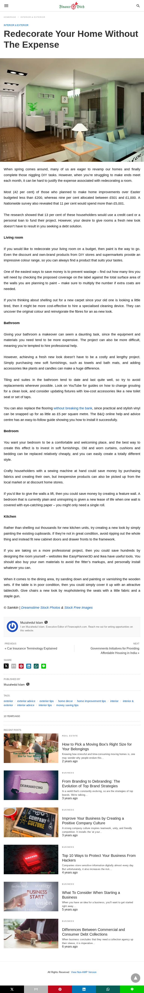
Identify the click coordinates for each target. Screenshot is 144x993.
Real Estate (70, 736)
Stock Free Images (78, 607)
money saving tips (67, 705)
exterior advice (26, 701)
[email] (36, 989)
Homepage (10, 17)
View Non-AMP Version (83, 972)
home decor (65, 701)
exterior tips (47, 701)
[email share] (13, 666)
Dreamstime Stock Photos (40, 607)
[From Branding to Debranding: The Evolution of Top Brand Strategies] (31, 785)
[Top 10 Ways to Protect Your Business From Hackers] (31, 859)
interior (114, 701)
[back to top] (135, 978)
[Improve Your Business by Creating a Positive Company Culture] (31, 822)
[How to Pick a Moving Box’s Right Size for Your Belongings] (31, 748)
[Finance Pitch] (72, 5)
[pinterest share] (21, 666)
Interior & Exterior (32, 17)
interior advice (25, 705)
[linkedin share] (28, 666)
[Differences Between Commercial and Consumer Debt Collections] (31, 933)
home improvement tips (91, 701)
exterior (8, 701)
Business (68, 773)
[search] (138, 6)
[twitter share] (6, 666)
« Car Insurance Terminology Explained (31, 648)
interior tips (45, 705)
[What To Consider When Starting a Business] (31, 896)
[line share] (43, 666)
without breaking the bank (73, 408)
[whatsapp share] (36, 666)
